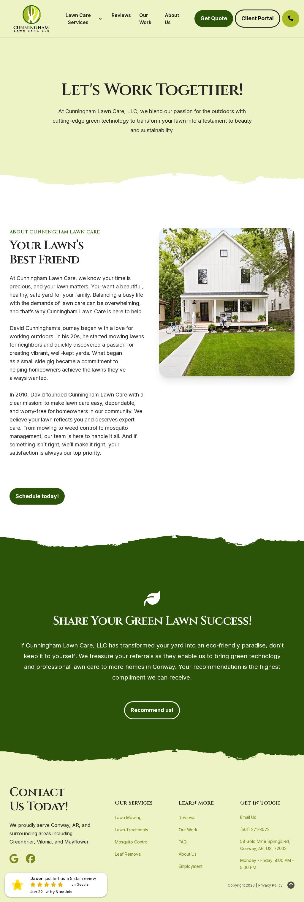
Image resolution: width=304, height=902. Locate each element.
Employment (190, 866)
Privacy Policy (270, 885)
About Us (188, 854)
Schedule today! (37, 496)
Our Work (188, 829)
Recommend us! (152, 710)
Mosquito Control (131, 841)
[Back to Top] (290, 885)
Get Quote (213, 18)
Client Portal (257, 18)
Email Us (248, 817)
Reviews (187, 817)
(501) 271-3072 (255, 829)
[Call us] (290, 18)
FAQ (183, 841)
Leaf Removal (128, 854)
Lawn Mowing (128, 817)
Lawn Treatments (131, 829)
